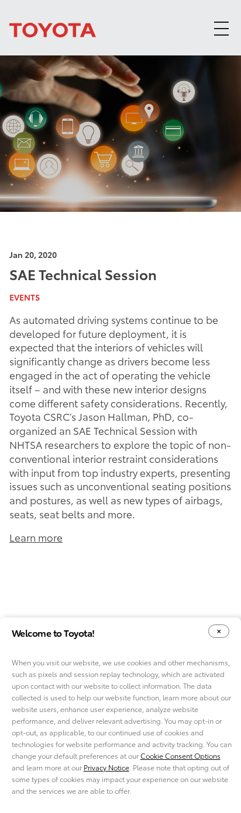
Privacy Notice (106, 767)
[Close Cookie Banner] (218, 631)
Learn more (36, 537)
